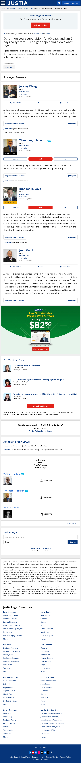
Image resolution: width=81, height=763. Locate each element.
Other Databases (11, 710)
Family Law (44, 632)
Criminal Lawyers (10, 622)
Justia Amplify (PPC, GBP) (50, 727)
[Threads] (42, 752)
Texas (42, 701)
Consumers (7, 446)
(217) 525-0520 (23, 146)
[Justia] (18, 3)
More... (5, 639)
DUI (42, 625)
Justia (3, 8)
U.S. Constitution (9, 681)
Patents (6, 727)
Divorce (43, 622)
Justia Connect (14, 757)
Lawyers (6, 450)
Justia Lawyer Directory (49, 717)
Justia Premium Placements (51, 720)
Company (35, 757)
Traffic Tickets (28, 8)
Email (41, 103)
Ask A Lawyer (11, 8)
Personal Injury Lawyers (12, 635)
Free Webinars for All (14, 360)
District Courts (9, 697)
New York (44, 697)
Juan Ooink (7, 129)
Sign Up (75, 3)
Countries (7, 733)
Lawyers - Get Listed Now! (40, 548)
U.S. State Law (47, 677)
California (44, 691)
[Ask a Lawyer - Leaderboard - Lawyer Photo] (7, 480)
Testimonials (45, 733)
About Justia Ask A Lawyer (16, 441)
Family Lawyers (9, 632)
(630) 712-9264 (23, 92)
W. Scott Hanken (11, 474)
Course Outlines (46, 658)
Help (43, 757)
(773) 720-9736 (23, 256)
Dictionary (44, 648)
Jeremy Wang (28, 86)
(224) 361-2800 (23, 194)
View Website (66, 103)
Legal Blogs (7, 717)
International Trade (11, 661)
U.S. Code (6, 684)
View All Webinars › (40, 406)
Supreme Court (9, 691)
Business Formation (11, 648)
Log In (66, 3)
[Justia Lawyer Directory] (51, 752)
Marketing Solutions (49, 710)
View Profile (23, 94)
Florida (43, 694)
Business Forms (9, 720)
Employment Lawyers (11, 625)
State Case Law (46, 687)
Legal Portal (25, 757)
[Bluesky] (45, 752)
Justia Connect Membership (51, 713)
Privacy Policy (65, 757)
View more (72, 523)
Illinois (20, 8)
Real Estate (7, 665)
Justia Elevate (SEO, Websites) (52, 723)
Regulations (8, 687)
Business (7, 644)
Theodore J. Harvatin (32, 140)
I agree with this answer (14, 123)
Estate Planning (46, 629)
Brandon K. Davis (30, 189)
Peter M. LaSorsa (11, 507)
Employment (8, 655)
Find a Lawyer (10, 532)
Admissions (44, 651)
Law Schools (46, 644)
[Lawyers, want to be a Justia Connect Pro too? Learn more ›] (49, 140)
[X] (48, 752)
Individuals (45, 612)
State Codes (45, 684)
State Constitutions (48, 681)
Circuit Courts (8, 694)
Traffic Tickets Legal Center (40, 431)
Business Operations (11, 651)
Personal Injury (46, 635)
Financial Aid (45, 655)
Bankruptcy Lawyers (11, 615)
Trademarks (8, 730)
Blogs (42, 665)
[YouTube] (33, 752)
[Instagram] (39, 752)
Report (73, 123)
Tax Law (6, 668)
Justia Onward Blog (48, 730)
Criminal (43, 619)
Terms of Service (52, 757)
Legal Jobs (7, 713)
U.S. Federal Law (10, 677)
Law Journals (45, 661)
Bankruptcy (45, 615)
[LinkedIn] (30, 752)
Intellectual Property (11, 658)
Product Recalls (9, 723)
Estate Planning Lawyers (13, 629)
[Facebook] (36, 752)
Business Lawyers (10, 619)
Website (15, 159)
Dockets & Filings (10, 701)
